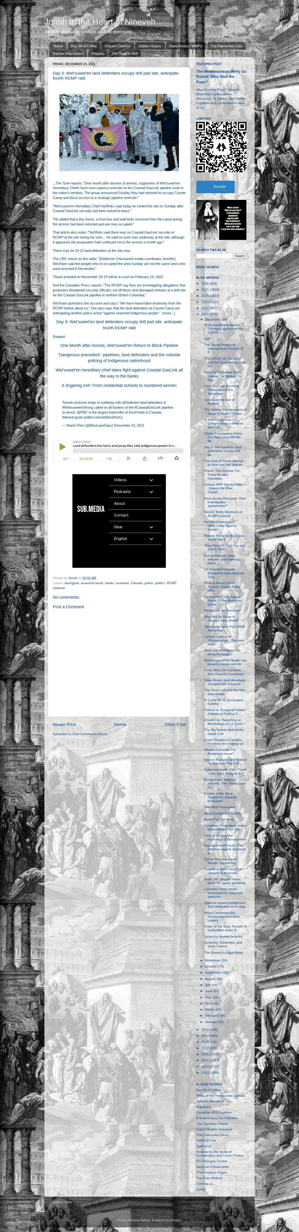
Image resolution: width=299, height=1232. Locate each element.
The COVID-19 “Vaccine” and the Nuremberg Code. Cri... (225, 362)
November (213, 960)
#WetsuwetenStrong (77, 407)
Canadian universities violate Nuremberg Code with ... (225, 827)
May (208, 997)
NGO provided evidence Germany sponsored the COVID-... (224, 328)
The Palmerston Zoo (226, 46)
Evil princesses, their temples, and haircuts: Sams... (222, 559)
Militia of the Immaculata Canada (220, 1095)
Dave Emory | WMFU (186, 46)
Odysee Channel (117, 46)
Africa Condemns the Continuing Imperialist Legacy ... (222, 916)
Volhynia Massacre (210, 1101)
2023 (205, 302)
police (148, 583)
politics (160, 583)
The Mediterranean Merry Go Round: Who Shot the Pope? (221, 77)
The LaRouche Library (212, 1135)
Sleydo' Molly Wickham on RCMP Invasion (223, 513)
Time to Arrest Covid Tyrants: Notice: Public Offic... (222, 586)
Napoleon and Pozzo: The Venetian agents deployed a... (225, 849)
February (212, 1015)
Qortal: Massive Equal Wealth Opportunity (220, 861)
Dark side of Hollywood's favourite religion (222, 652)
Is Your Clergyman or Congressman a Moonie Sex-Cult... (223, 423)
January (211, 1022)
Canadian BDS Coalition (214, 1112)
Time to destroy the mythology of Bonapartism (225, 837)
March (210, 1009)
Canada (136, 583)
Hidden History (150, 46)
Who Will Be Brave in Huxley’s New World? (221, 618)
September (213, 972)
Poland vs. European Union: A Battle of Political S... (225, 711)
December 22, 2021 (129, 425)
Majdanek (203, 1107)
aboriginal (71, 583)
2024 (205, 295)
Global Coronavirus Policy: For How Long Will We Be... (223, 437)
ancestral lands (92, 583)
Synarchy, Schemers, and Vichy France (223, 944)
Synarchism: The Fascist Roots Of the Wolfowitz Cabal (222, 600)
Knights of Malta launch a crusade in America (223, 871)
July (208, 985)
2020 (205, 1029)
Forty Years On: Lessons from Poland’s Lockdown (224, 672)
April (209, 1003)
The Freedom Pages (211, 1172)
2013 (205, 1072)
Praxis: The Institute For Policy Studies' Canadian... (222, 474)
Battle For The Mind (219, 819)
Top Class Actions (209, 1178)
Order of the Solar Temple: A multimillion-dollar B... (225, 928)
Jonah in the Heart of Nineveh (100, 21)
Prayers (98, 53)
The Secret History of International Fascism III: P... (224, 348)
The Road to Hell (124, 53)
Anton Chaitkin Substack (214, 1129)
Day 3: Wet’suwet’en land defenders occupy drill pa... (223, 450)
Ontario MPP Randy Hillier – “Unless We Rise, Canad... (225, 488)
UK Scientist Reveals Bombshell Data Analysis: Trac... (224, 573)
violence (59, 588)
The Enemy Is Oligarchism (223, 952)
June (209, 991)
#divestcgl (70, 417)
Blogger (176, 1220)
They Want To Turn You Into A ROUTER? (225, 547)
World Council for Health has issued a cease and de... (225, 662)
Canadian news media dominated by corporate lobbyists (223, 892)
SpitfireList (204, 1146)
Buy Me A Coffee (84, 46)
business (122, 583)
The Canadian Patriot (212, 1124)
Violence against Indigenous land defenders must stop (225, 904)
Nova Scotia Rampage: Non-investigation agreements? (225, 502)
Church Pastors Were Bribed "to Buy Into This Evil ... (225, 761)
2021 (205, 314)
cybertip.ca (204, 1183)
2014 (205, 1066)
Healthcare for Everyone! (222, 610)
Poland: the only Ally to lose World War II (224, 537)
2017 (205, 1048)
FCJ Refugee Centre (211, 1161)
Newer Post (64, 724)
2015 (205, 1060)
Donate (220, 187)
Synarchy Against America (223, 936)
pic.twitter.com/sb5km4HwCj (100, 417)
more (167, 313)
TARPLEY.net (206, 1140)
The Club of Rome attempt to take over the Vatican (223, 462)
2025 (205, 289)
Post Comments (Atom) (90, 734)
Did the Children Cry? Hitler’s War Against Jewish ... (220, 525)
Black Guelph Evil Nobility (223, 813)
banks (109, 583)
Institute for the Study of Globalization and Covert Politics (220, 1153)
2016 (205, 1054)
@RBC (82, 412)
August (210, 979)
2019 (205, 1036)
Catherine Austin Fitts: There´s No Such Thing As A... (225, 771)
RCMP (171, 583)
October (211, 966)
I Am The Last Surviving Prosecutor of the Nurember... (221, 389)
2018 (205, 1042)
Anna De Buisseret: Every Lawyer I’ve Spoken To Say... (223, 375)
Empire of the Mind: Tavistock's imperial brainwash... (220, 797)
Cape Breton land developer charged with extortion (225, 682)
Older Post (175, 724)
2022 (205, 308)
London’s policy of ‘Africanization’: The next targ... (224, 640)
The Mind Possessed (219, 807)
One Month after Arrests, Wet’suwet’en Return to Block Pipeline (119, 345)
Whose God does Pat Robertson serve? (220, 751)
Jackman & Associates (212, 1167)
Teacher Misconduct (68, 53)
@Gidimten (130, 402)
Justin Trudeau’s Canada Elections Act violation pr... (225, 741)
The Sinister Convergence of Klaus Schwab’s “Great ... (225, 411)
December (213, 319)
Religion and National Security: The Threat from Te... (225, 783)
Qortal (200, 1189)
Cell (207, 339)
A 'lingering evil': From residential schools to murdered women (119, 385)
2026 (205, 283)
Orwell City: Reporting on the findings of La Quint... (224, 722)
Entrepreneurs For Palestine (217, 1118)
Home (58, 46)
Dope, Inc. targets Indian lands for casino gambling (225, 881)
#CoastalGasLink (147, 407)
